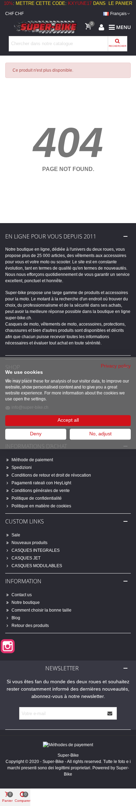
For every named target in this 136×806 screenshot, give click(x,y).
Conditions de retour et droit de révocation (51, 475)
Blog (16, 617)
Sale (16, 535)
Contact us (22, 594)
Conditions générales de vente (41, 490)
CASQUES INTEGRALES (36, 550)
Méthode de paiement (32, 459)
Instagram (8, 646)
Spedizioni (22, 467)
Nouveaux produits (29, 542)
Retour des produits (30, 625)
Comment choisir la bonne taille (41, 610)
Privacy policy (116, 366)
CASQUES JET (26, 558)
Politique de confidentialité (37, 498)
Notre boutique (26, 602)
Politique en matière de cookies (41, 506)
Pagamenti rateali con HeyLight (41, 482)
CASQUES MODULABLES (37, 565)
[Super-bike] (43, 27)
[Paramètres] (101, 27)
